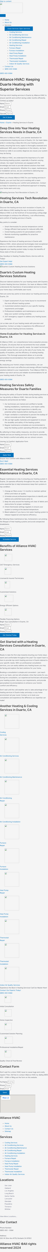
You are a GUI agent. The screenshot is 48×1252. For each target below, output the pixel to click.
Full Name (4, 1082)
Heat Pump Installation (17, 56)
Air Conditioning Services (18, 35)
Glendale (8, 1201)
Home (2, 122)
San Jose (8, 1185)
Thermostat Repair (16, 58)
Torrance (8, 1207)
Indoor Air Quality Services (19, 64)
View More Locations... (8, 1216)
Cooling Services (15, 32)
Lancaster (8, 1199)
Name (2, 103)
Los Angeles (9, 1191)
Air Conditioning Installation (19, 43)
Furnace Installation (16, 50)
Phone (2, 110)
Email (2, 107)
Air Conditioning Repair (17, 40)
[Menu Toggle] (3, 15)
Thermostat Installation (18, 61)
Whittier (7, 1209)
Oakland (8, 1188)
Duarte (8, 122)
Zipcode (3, 114)
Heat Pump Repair (16, 53)
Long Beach (9, 1193)
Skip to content (5, 1)
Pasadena (8, 1204)
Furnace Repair (15, 48)
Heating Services (15, 45)
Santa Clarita (9, 1196)
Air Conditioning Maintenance (20, 37)
